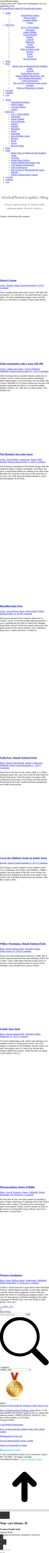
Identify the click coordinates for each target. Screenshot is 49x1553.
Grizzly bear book (10, 1029)
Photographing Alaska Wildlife (17, 1187)
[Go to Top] (24, 1510)
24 (11, 1306)
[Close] (5, 1515)
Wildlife (3, 371)
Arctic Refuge (12, 459)
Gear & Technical (32, 369)
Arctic (2, 285)
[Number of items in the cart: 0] (1, 1309)
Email (39, 1459)
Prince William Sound (15, 1280)
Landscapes (24, 459)
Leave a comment (25, 1195)
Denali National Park (15, 763)
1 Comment (40, 462)
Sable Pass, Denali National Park (18, 757)
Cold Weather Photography (11, 1424)
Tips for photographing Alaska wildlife (16, 1441)
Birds (8, 285)
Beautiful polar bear (11, 606)
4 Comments (25, 951)
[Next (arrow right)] (4, 1552)
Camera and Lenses (14, 369)
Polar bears (30, 611)
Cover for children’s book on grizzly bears (23, 858)
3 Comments (43, 371)
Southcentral (31, 1280)
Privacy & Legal (28, 1459)
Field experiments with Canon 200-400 (21, 363)
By (19, 285)
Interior (28, 763)
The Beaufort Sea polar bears (16, 454)
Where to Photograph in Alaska (13, 1445)
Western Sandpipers (11, 1275)
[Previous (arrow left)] (1, 1552)
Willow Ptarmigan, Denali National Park (23, 943)
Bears (21, 611)
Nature (33, 459)
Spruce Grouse (8, 280)
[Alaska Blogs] (14, 1401)
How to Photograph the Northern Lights (17, 1410)
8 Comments (26, 614)
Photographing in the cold (11, 1436)
